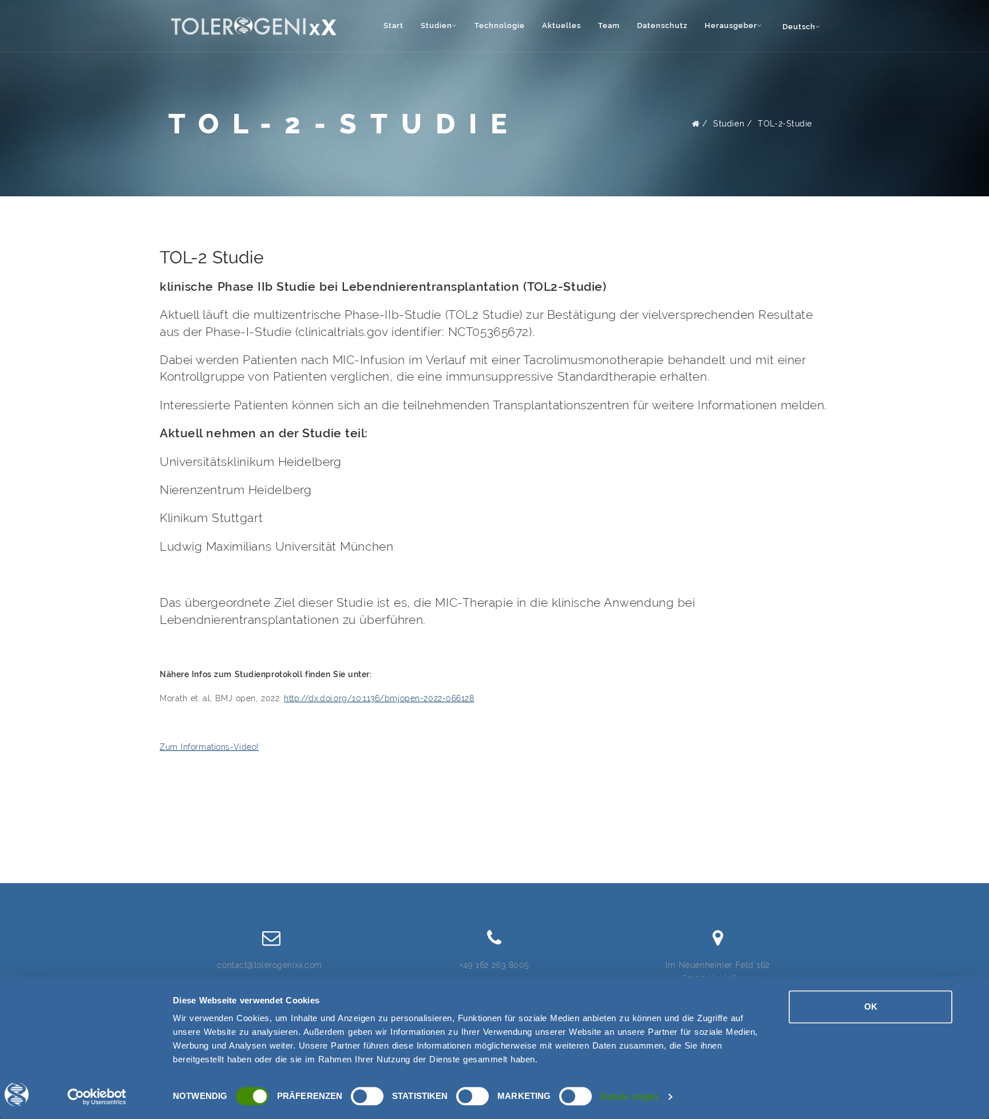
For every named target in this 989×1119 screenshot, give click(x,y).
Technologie (499, 25)
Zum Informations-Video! (209, 747)
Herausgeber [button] (731, 25)
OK (870, 1006)
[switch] (367, 1096)
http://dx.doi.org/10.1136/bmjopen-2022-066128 (379, 698)
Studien (728, 123)
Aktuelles (561, 25)
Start (393, 25)
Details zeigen (629, 1096)
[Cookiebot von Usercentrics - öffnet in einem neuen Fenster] (97, 1096)
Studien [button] (436, 25)
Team (609, 25)
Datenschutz (662, 25)
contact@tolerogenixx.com (269, 965)
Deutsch (799, 26)
